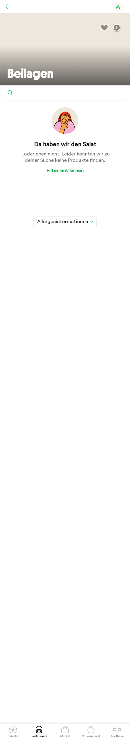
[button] (118, 6)
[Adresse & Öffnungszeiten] (117, 27)
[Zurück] (6, 6)
